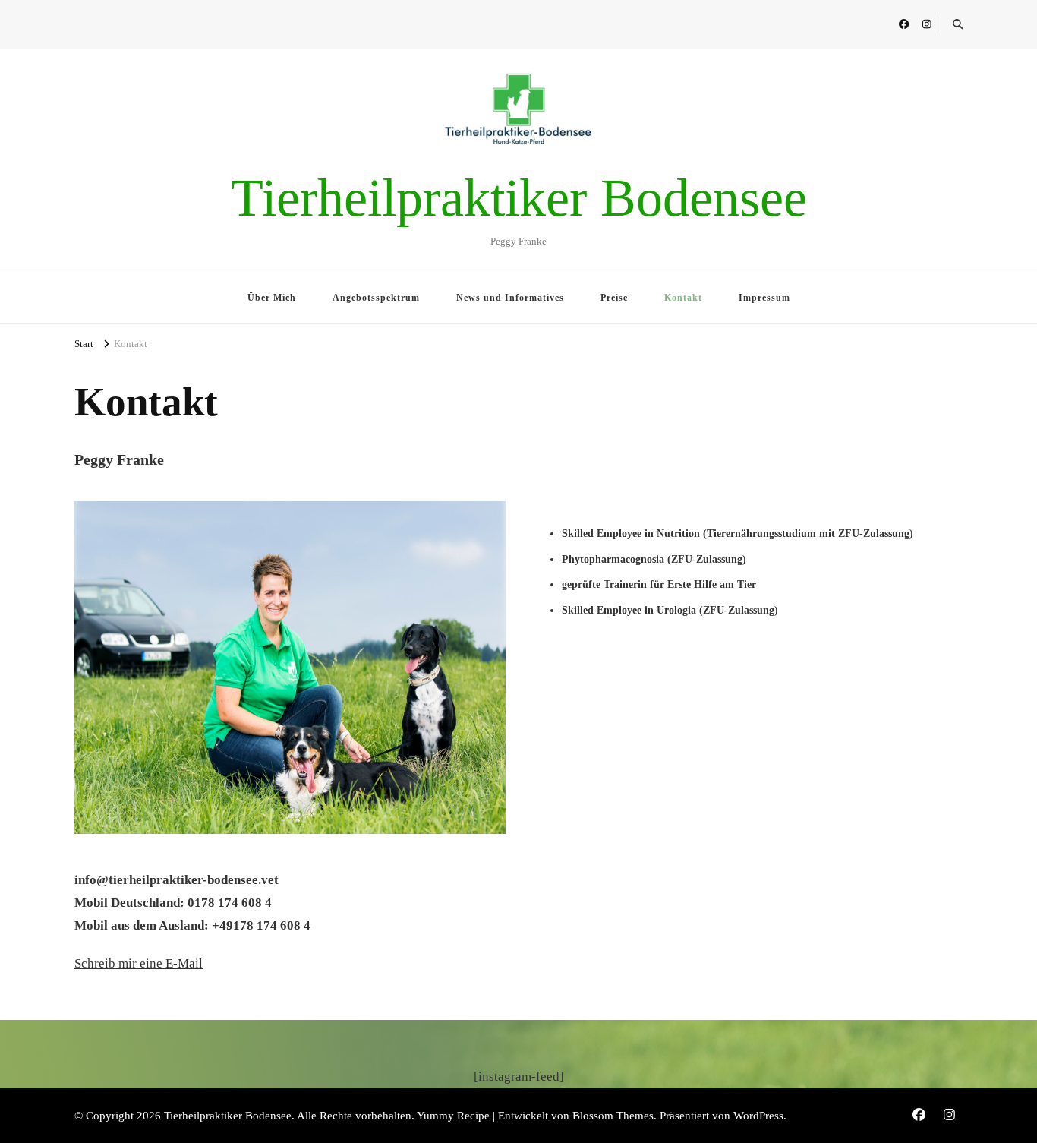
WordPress (758, 1116)
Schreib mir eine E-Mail (138, 963)
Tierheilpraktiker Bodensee (519, 198)
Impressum (764, 297)
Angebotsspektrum (376, 297)
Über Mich (271, 297)
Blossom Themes (613, 1116)
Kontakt (683, 297)
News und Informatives (510, 297)
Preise (614, 297)
